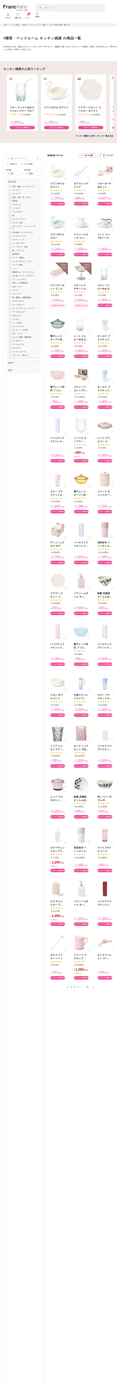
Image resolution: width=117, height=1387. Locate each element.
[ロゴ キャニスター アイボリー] (58, 889)
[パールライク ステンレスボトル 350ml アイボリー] (105, 631)
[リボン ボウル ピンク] (58, 682)
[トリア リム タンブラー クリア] (58, 733)
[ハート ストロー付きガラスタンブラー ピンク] (81, 324)
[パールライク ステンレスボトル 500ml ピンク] (58, 631)
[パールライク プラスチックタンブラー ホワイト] (105, 733)
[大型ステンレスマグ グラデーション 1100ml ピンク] (81, 682)
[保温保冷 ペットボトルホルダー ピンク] (105, 530)
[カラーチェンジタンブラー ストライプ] (58, 835)
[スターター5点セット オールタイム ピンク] (105, 171)
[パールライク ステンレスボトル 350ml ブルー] (81, 530)
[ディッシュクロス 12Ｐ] (58, 530)
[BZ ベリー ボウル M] (105, 784)
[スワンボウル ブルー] (58, 222)
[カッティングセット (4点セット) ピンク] (81, 733)
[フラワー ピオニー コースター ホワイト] (90, 90)
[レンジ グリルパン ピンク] (105, 425)
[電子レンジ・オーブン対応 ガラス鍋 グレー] (58, 324)
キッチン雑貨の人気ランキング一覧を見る (95, 136)
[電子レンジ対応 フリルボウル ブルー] (81, 631)
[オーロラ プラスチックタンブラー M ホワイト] (105, 324)
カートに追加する (24, 127)
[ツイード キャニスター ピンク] (105, 479)
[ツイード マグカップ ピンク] (81, 942)
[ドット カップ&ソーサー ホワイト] (105, 222)
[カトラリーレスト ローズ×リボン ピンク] (105, 942)
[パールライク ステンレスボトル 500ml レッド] (105, 889)
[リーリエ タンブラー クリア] (81, 425)
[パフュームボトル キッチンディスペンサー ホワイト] (81, 889)
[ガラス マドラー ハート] (58, 942)
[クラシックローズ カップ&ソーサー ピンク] (81, 222)
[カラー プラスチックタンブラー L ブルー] (105, 682)
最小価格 (9, 170)
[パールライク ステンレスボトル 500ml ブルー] (58, 425)
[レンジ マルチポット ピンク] (58, 784)
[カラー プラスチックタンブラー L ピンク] (58, 479)
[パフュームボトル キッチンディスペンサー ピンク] (81, 581)
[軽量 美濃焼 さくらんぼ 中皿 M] (81, 784)
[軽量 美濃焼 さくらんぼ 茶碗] (105, 581)
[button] (37, 158)
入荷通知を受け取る (57, 305)
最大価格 (27, 170)
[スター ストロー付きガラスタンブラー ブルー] (22, 90)
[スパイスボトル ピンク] (105, 835)
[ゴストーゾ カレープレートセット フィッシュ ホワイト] (81, 374)
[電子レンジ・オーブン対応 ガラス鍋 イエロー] (81, 479)
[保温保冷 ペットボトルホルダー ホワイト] (81, 835)
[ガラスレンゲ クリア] (81, 171)
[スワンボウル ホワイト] (56, 90)
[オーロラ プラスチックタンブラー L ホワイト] (105, 374)
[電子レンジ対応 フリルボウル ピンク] (58, 374)
